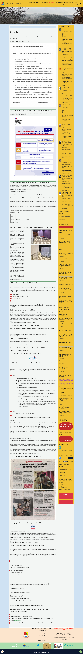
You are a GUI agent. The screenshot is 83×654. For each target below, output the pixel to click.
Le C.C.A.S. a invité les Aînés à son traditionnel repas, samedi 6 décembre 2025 (65, 301)
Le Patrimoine (65, 475)
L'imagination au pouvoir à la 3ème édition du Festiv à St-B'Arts (65, 236)
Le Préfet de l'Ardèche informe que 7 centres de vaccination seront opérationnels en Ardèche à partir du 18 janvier (33, 362)
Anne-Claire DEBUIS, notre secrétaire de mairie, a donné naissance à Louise (65, 272)
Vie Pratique (51, 2)
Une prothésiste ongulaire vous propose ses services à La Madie (66, 348)
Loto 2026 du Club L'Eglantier (66, 88)
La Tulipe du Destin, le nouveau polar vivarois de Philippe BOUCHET (65, 399)
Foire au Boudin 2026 (66, 124)
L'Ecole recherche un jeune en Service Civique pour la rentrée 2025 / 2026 (65, 362)
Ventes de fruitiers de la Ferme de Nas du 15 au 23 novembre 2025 (65, 342)
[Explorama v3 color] (69, 645)
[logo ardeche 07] (25, 645)
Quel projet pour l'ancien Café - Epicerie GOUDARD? (65, 324)
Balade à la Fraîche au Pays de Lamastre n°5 (66, 29)
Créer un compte (61, 224)
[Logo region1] (36, 645)
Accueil (30, 2)
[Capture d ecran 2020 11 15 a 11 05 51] (47, 645)
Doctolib (37, 453)
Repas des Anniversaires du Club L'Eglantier (67, 160)
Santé (22, 27)
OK (70, 457)
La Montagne (65, 472)
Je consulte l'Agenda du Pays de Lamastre (66, 439)
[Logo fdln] (58, 645)
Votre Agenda (75, 4)
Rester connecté (63, 221)
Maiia (47, 450)
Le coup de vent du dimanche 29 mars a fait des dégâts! (66, 254)
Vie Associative (67, 2)
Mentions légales (37, 652)
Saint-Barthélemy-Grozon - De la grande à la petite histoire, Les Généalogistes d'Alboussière (66, 406)
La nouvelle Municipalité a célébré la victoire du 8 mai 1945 (66, 242)
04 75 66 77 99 (13, 330)
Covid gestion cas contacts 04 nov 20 (45, 622)
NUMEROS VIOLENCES (66, 502)
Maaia (16, 235)
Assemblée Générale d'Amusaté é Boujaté (66, 193)
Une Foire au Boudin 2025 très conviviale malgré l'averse (65, 278)
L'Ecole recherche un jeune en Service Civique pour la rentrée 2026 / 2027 (65, 335)
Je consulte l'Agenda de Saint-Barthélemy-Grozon (65, 426)
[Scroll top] (80, 651)
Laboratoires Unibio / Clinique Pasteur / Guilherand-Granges (21, 600)
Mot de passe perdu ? (67, 224)
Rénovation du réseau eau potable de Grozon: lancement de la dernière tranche (65, 313)
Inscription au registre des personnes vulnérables (64, 490)
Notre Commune (35, 2)
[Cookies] (2, 651)
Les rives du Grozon (65, 469)
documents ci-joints (17, 620)
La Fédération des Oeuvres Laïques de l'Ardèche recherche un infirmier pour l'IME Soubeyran (65, 354)
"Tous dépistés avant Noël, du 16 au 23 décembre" (20, 531)
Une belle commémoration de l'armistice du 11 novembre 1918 (66, 283)
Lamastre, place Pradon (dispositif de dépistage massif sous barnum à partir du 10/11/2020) (27, 605)
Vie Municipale (44, 2)
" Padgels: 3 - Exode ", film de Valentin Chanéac (67, 142)
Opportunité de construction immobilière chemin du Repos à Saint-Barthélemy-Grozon (65, 368)
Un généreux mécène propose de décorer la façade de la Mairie (66, 259)
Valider (65, 227)
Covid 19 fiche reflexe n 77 (16, 191)
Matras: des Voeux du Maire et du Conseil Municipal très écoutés (65, 265)
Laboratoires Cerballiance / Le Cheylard (17, 602)
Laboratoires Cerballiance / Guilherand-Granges (19, 598)
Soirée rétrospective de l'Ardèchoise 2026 (67, 176)
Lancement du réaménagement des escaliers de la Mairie (65, 319)
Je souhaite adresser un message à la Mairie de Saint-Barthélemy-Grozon (65, 486)
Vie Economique (59, 2)
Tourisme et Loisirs (67, 4)
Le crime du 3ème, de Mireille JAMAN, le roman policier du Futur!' (65, 412)
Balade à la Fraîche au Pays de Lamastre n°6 (66, 49)
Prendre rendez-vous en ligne (22, 330)
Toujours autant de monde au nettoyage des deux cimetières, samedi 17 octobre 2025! (65, 289)
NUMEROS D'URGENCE (65, 496)
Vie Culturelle (74, 2)
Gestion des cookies (45, 652)
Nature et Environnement (57, 4)
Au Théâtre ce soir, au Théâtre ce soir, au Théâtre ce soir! (66, 106)
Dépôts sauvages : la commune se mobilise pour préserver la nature (65, 248)
